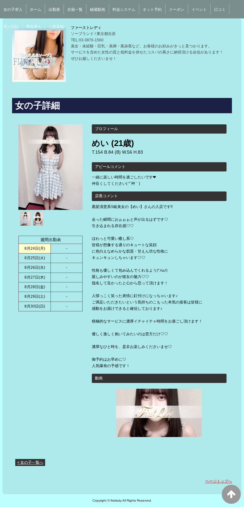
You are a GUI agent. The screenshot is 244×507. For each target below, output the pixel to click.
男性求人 (33, 26)
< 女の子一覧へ (30, 462)
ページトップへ (218, 481)
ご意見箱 (56, 26)
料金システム (123, 9)
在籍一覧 (75, 9)
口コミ (220, 9)
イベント (199, 9)
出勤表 (54, 9)
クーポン (176, 9)
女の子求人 (13, 9)
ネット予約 (152, 9)
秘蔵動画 (97, 9)
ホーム (35, 9)
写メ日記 (11, 26)
